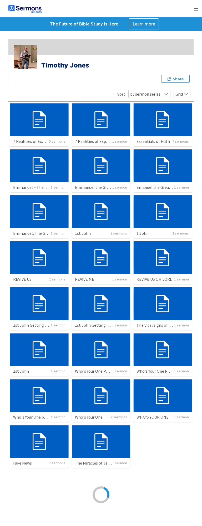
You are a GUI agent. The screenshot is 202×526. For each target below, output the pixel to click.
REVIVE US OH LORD (155, 279)
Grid (179, 94)
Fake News (22, 463)
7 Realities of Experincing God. (102, 141)
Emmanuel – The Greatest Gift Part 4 (46, 187)
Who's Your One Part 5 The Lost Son (107, 371)
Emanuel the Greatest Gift (160, 187)
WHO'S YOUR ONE (153, 417)
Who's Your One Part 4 (156, 371)
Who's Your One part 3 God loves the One (49, 417)
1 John (143, 233)
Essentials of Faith (153, 141)
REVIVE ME (84, 279)
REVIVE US (22, 279)
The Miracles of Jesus (94, 463)
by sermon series (145, 94)
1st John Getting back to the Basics (45, 325)
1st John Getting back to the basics (107, 325)
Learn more (144, 24)
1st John (83, 233)
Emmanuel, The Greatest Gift (39, 233)
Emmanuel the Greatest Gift (100, 187)
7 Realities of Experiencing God (41, 141)
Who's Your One (89, 417)
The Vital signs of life (156, 325)
